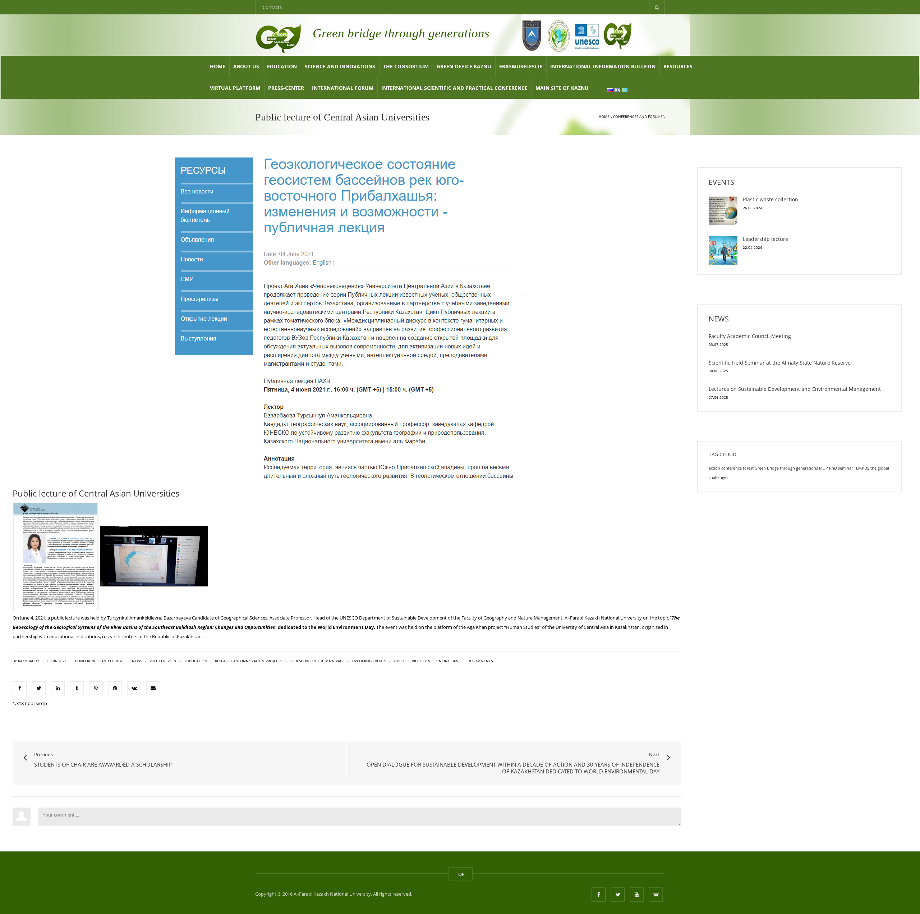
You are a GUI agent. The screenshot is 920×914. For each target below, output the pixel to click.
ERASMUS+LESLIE (520, 66)
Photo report (163, 660)
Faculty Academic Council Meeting (750, 336)
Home (217, 66)
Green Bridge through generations (786, 468)
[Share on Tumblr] (77, 688)
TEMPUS (861, 468)
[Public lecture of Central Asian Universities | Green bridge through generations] (278, 38)
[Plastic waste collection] (723, 210)
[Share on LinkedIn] (58, 688)
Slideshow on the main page (317, 660)
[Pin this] (115, 688)
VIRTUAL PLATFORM (235, 87)
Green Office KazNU (464, 66)
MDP (823, 468)
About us (246, 66)
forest (748, 468)
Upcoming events (369, 660)
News (137, 660)
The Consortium (406, 66)
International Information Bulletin (603, 66)
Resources (678, 66)
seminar (845, 468)
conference (731, 468)
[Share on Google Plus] (96, 688)
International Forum (342, 87)
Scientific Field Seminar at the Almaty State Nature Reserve (780, 362)
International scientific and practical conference (454, 87)
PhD (833, 468)
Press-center (286, 87)
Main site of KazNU (562, 87)
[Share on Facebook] (20, 688)
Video (399, 660)
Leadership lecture (765, 239)
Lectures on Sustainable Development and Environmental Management (795, 388)
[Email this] (153, 688)
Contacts (272, 7)
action (714, 468)
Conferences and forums (637, 116)
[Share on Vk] (134, 688)
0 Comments (481, 660)
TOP (460, 874)
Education (282, 66)
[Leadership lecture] (723, 250)
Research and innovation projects (248, 660)
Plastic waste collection (770, 199)
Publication (195, 660)
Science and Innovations (340, 66)
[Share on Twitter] (39, 688)
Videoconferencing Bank (436, 660)
